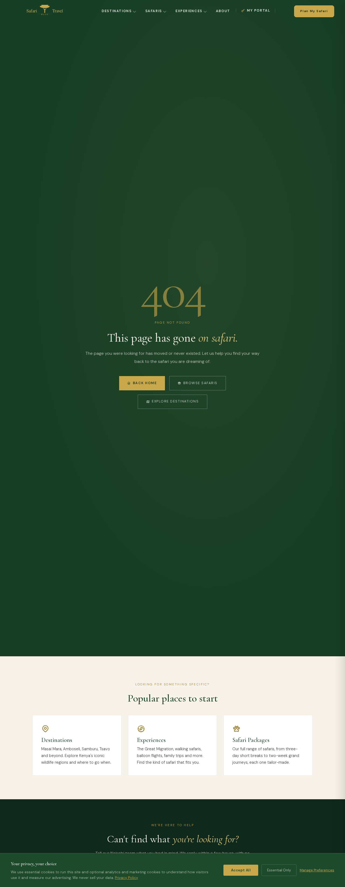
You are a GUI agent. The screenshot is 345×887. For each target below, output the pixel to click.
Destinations (117, 11)
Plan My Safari (314, 11)
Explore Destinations (175, 401)
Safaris (153, 11)
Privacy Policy (126, 877)
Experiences (188, 11)
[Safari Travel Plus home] (45, 11)
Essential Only (279, 870)
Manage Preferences (317, 870)
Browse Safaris (200, 383)
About (223, 11)
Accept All (241, 870)
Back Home (145, 383)
